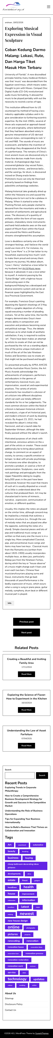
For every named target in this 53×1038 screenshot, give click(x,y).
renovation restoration (18, 959)
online (14, 927)
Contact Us (10, 1010)
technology (17, 979)
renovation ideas (36, 947)
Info (9, 603)
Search (8, 769)
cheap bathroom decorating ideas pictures (23, 866)
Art (9, 844)
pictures (13, 934)
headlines (12, 887)
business (13, 858)
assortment (22, 845)
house (11, 894)
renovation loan (13, 954)
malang (10, 914)
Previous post (27, 621)
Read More (26, 674)
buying (29, 858)
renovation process (34, 953)
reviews (32, 966)
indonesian (11, 900)
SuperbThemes (42, 1033)
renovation (32, 940)
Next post (26, 632)
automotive (38, 844)
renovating (14, 940)
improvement (28, 894)
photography (30, 928)
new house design (18, 920)
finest (24, 880)
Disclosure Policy (13, 1004)
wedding (22, 985)
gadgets (37, 881)
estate (11, 880)
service (12, 972)
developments (14, 873)
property (28, 935)
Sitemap (9, 998)
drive (29, 874)
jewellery (11, 907)
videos (10, 985)
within (34, 985)
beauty (11, 851)
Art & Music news (31, 268)
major (38, 907)
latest (25, 907)
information (28, 900)
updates (38, 979)
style (24, 973)
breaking (25, 851)
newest (27, 913)
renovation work (15, 966)
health (29, 886)
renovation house (16, 947)
